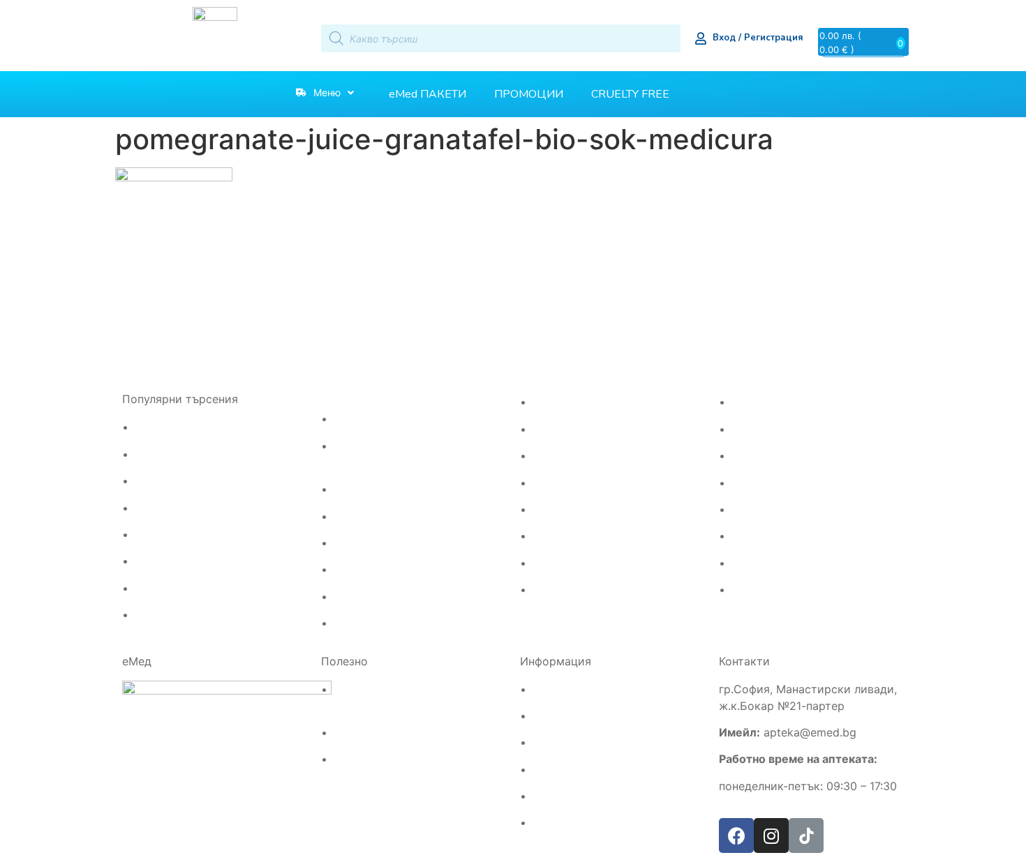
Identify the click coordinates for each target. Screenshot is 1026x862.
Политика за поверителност (596, 796)
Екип (541, 716)
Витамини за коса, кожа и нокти (606, 483)
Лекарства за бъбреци (385, 543)
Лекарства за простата (386, 516)
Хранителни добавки (778, 563)
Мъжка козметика (574, 563)
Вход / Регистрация (758, 37)
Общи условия (564, 770)
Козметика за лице (575, 536)
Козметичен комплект (582, 590)
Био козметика (764, 590)
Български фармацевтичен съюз (410, 733)
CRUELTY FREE (630, 94)
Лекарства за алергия (185, 427)
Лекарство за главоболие (192, 454)
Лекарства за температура (197, 561)
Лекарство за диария (382, 597)
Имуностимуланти (772, 402)
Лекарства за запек (378, 623)
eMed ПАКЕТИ (427, 94)
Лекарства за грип (176, 508)
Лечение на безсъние (581, 456)
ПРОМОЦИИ (528, 94)
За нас (545, 742)
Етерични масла (767, 509)
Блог (540, 823)
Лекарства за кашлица (186, 615)
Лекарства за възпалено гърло (206, 534)
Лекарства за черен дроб (392, 489)
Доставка (553, 689)
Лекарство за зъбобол (185, 481)
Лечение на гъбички (577, 429)
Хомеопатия (757, 536)
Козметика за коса (574, 509)
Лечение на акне (569, 402)
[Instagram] (771, 835)
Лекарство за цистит (381, 569)
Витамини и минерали (781, 429)
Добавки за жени (770, 456)
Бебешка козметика (776, 483)
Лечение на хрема (176, 588)
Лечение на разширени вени (398, 419)
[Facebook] (736, 835)
